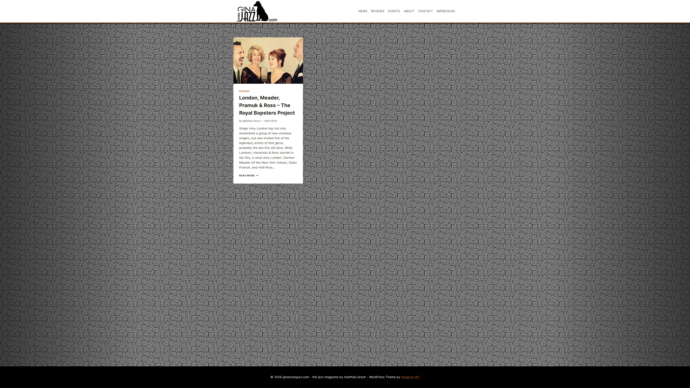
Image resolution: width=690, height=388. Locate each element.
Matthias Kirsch (252, 120)
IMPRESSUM (446, 11)
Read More (248, 175)
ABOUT (409, 11)
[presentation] (268, 60)
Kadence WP (410, 377)
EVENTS (394, 11)
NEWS (362, 11)
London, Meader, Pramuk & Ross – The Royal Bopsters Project (267, 105)
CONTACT (425, 11)
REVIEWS (377, 11)
